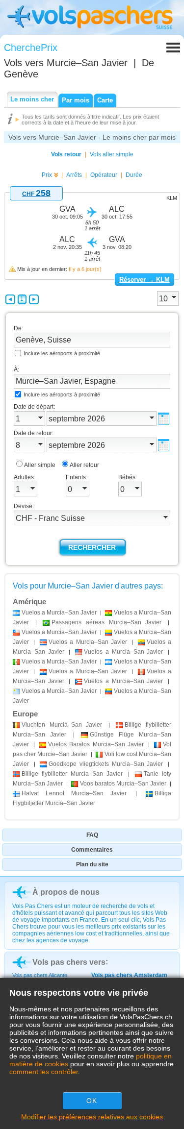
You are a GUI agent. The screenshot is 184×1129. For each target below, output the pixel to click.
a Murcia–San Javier (59, 612)
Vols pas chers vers (68, 962)
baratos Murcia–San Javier (123, 783)
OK (91, 1100)
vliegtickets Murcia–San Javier (106, 764)
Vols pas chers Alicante (39, 975)
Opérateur (103, 175)
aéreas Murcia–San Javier (106, 622)
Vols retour (66, 154)
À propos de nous (66, 892)
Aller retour (84, 465)
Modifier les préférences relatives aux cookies (92, 1117)
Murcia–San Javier (62, 724)
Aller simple (39, 465)
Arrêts (74, 175)
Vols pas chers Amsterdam (129, 975)
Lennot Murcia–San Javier (74, 793)
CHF (36, 194)
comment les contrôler (43, 1072)
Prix (47, 175)
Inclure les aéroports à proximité (62, 353)
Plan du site (92, 864)
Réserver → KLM (144, 279)
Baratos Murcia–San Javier (95, 744)
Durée (134, 175)
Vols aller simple (111, 154)
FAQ (92, 835)
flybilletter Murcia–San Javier (72, 773)
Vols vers (66, 62)
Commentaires (92, 849)
